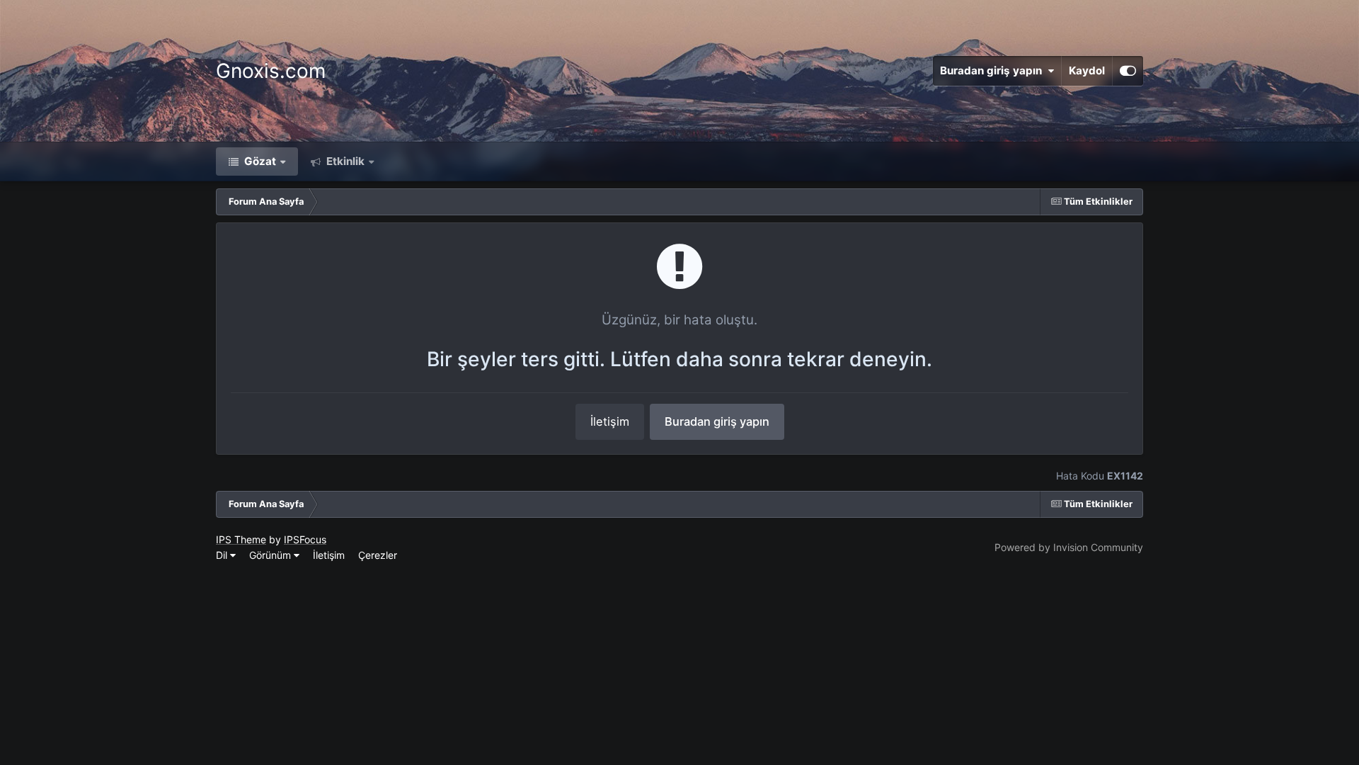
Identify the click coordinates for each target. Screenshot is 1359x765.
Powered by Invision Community (1068, 547)
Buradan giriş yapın (994, 70)
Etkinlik (344, 161)
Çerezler (377, 555)
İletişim (609, 421)
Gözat (258, 161)
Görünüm (271, 555)
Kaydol (1087, 70)
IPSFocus (305, 539)
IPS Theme (241, 539)
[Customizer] (1128, 71)
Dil (223, 555)
